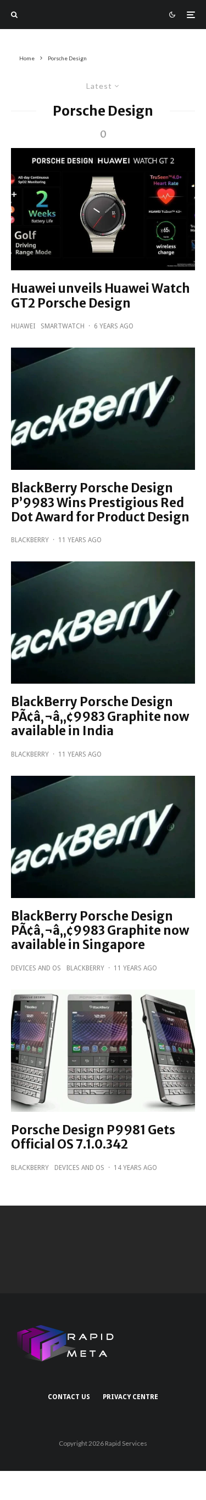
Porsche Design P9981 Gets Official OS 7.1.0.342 (93, 1137)
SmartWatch (63, 326)
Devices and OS (36, 968)
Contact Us (69, 1397)
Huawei (23, 326)
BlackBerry (30, 540)
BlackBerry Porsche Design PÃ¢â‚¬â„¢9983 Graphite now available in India (100, 716)
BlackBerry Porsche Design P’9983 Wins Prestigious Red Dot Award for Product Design (100, 502)
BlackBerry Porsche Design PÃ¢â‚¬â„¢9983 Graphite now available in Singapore (100, 930)
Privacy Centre (130, 1397)
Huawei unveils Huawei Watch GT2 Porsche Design (100, 295)
